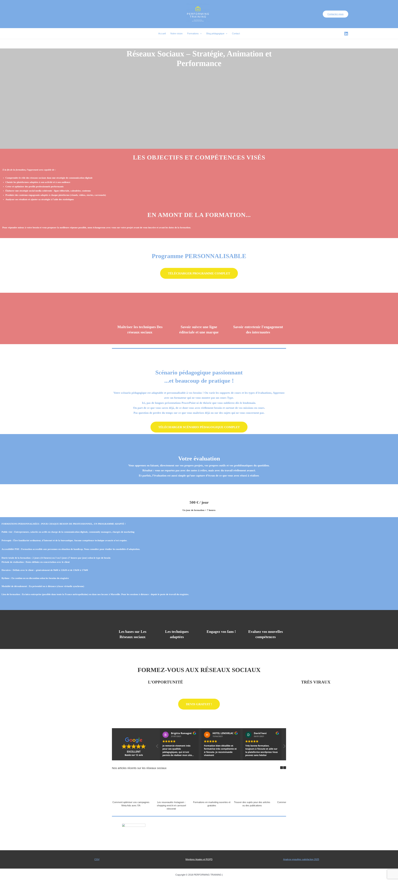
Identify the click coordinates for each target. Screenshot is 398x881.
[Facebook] (346, 34)
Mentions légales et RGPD (199, 859)
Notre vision (176, 33)
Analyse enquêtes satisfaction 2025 (301, 859)
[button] (199, 273)
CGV (97, 859)
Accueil (162, 33)
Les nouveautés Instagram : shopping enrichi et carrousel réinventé (171, 805)
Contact (236, 33)
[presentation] (200, 33)
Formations (193, 33)
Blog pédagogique (215, 33)
